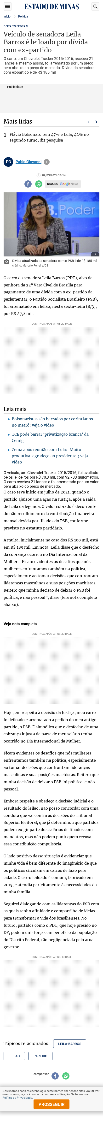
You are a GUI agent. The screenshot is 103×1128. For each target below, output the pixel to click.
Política (23, 16)
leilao (14, 1056)
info (47, 162)
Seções (8, 6)
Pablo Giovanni (28, 162)
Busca (95, 6)
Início (7, 16)
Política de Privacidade (17, 1097)
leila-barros (69, 1044)
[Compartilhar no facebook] (28, 184)
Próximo (96, 122)
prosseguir (52, 1104)
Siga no (52, 184)
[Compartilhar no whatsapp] (38, 184)
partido (40, 1056)
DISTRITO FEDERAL (16, 26)
